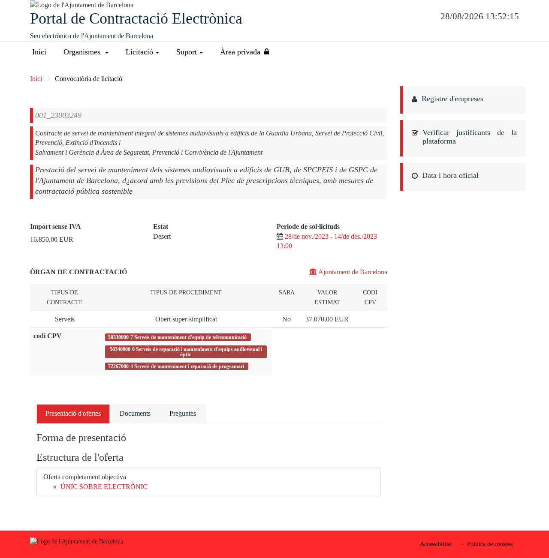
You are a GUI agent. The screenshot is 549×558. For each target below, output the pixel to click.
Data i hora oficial (450, 175)
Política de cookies (490, 544)
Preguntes (182, 413)
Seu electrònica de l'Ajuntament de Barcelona (91, 35)
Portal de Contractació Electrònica (136, 18)
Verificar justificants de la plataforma (469, 136)
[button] (86, 52)
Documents (135, 413)
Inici (39, 52)
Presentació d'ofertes (73, 413)
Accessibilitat (436, 544)
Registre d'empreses (452, 98)
